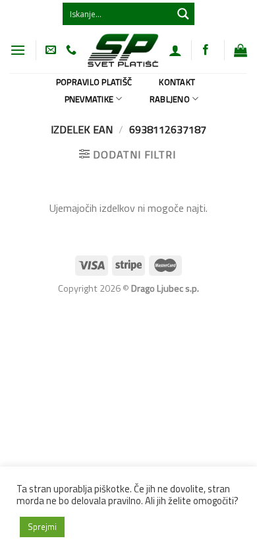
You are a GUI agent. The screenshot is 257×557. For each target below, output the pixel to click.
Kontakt (177, 81)
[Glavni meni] (18, 50)
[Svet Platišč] (122, 50)
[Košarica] (240, 50)
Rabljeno (170, 99)
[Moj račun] (175, 50)
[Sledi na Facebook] (205, 50)
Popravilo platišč (94, 81)
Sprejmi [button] (42, 526)
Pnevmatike (89, 99)
